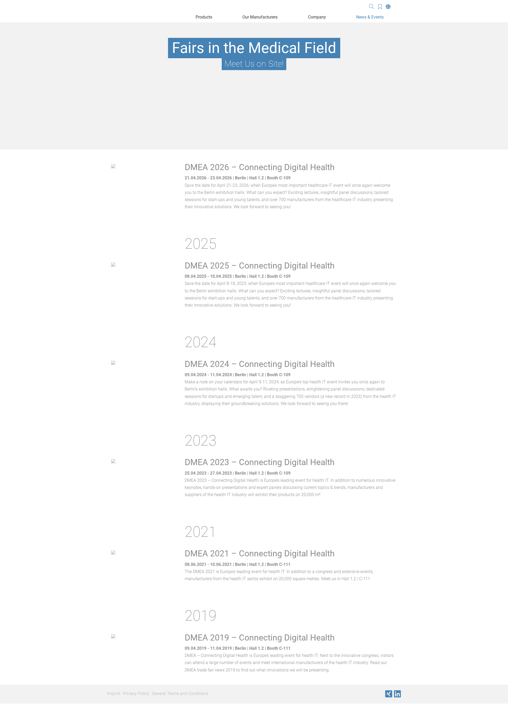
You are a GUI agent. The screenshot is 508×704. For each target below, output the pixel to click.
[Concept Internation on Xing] (388, 694)
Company (317, 17)
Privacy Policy (136, 693)
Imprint (113, 693)
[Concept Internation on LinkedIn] (397, 694)
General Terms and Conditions (180, 693)
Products (204, 17)
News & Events (370, 17)
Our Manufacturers (260, 17)
